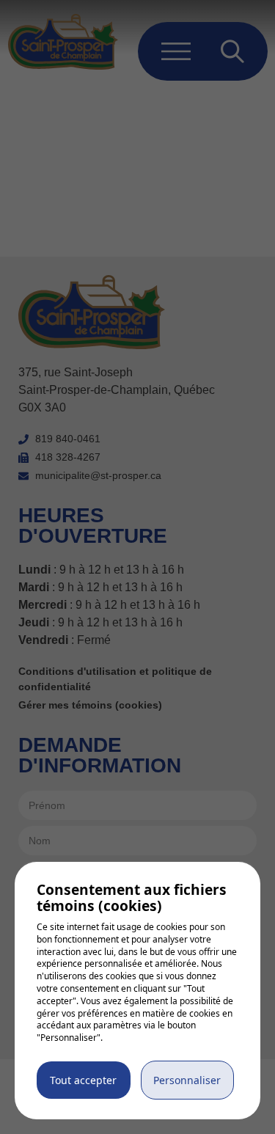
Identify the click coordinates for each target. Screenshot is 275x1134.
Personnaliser (187, 1080)
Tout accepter (83, 1080)
